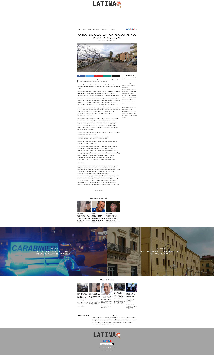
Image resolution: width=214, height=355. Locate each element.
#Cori (130, 91)
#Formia (128, 95)
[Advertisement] (107, 16)
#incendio (131, 97)
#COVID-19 (133, 91)
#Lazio (127, 102)
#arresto (133, 85)
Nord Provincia (96, 29)
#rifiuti (130, 109)
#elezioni (132, 93)
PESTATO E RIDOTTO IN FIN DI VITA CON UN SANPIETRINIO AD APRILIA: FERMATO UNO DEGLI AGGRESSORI (119, 295)
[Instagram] (130, 29)
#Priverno (130, 105)
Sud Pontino (104, 29)
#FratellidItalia (133, 95)
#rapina (135, 107)
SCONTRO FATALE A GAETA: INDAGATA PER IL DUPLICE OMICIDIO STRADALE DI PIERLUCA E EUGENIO (83, 219)
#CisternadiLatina (127, 89)
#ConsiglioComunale (125, 91)
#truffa (135, 115)
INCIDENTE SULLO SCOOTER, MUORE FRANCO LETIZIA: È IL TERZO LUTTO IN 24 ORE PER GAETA (98, 219)
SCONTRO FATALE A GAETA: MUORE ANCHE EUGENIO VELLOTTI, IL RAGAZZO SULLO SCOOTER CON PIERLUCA (113, 219)
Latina (89, 29)
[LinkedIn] (132, 29)
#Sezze (131, 113)
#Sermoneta (128, 113)
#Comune (134, 89)
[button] (135, 78)
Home (79, 29)
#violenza (124, 117)
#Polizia (123, 105)
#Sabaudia (124, 111)
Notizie (83, 29)
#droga (127, 93)
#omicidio (133, 103)
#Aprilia (129, 85)
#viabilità (100, 190)
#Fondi (124, 95)
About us (110, 350)
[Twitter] (129, 29)
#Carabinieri (125, 87)
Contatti (106, 350)
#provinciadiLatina (127, 107)
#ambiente (124, 85)
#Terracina (125, 115)
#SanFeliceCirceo (130, 111)
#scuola (123, 113)
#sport (135, 113)
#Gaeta (96, 190)
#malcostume (132, 101)
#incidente (135, 97)
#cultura (124, 93)
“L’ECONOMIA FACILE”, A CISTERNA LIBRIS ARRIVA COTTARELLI (107, 298)
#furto (123, 97)
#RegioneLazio (125, 109)
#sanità (135, 111)
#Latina (132, 99)
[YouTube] (134, 29)
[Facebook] (127, 29)
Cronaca (114, 40)
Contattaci (113, 29)
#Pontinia (127, 105)
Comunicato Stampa (102, 40)
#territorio (131, 115)
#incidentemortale (125, 99)
